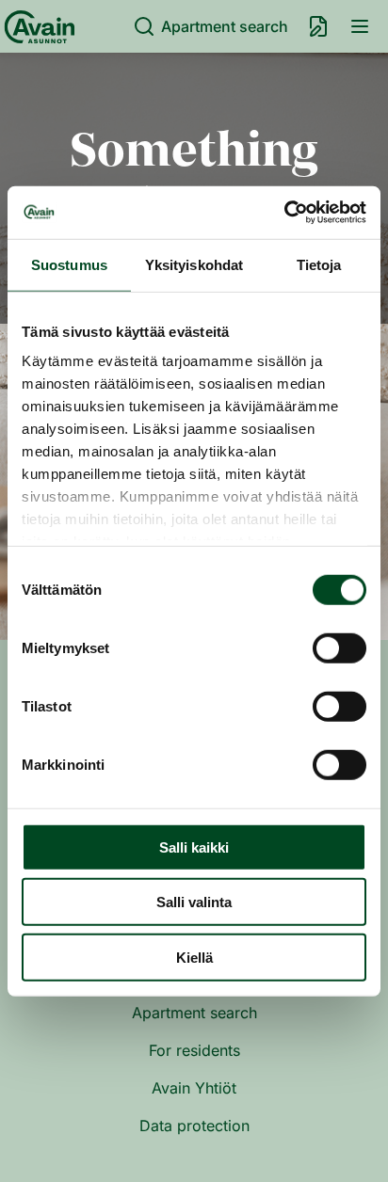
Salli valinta (194, 902)
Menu (359, 26)
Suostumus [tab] (69, 264)
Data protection (194, 1125)
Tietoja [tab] (319, 264)
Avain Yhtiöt (194, 1087)
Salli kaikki (194, 847)
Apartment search (224, 26)
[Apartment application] (318, 26)
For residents (194, 1050)
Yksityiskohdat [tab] (194, 264)
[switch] (339, 647)
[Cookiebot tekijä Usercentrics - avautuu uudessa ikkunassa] (284, 212)
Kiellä (194, 957)
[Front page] (36, 26)
